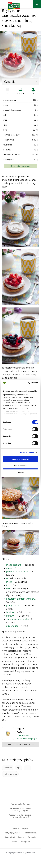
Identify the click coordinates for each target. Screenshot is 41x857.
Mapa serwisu (31, 833)
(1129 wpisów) (22, 735)
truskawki (11, 612)
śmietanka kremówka (17, 619)
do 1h (27, 768)
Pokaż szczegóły (27, 452)
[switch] (35, 429)
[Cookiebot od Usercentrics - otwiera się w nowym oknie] (28, 383)
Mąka (18, 768)
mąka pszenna (13, 564)
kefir (8, 588)
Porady (21, 837)
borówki (10, 615)
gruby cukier (12, 605)
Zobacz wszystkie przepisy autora (20, 744)
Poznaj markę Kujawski (20, 804)
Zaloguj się (25, 842)
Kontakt (14, 842)
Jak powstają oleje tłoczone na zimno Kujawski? (20, 816)
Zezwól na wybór (20, 466)
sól (7, 578)
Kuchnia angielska (10, 774)
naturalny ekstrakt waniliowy (21, 598)
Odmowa (20, 472)
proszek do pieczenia (17, 571)
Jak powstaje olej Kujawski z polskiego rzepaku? (20, 809)
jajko (8, 585)
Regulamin (26, 828)
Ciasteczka (8, 768)
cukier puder (12, 626)
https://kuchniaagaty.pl (27, 739)
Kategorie (32, 837)
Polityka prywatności (13, 833)
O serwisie (14, 828)
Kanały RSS (10, 837)
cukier (9, 568)
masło (9, 581)
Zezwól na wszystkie (20, 459)
